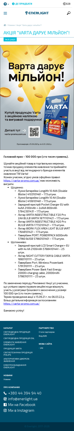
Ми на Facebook (21, 404)
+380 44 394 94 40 (24, 393)
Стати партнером (47, 332)
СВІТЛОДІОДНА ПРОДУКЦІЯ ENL (19, 338)
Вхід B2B (43, 336)
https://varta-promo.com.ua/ (22, 180)
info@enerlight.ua (23, 398)
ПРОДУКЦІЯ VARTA (13, 348)
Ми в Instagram (21, 410)
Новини (11, 25)
